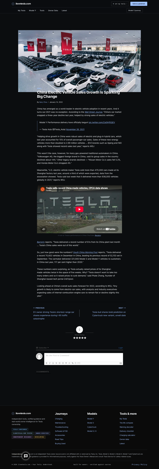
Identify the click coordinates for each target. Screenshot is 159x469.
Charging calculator (127, 435)
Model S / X (91, 431)
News (39, 88)
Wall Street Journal (93, 112)
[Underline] (53, 363)
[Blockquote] (66, 363)
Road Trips (59, 439)
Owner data (124, 439)
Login (120, 348)
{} (75, 363)
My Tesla (21, 10)
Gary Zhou (43, 102)
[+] (79, 363)
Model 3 (90, 423)
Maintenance (60, 423)
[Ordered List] (59, 363)
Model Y (32, 10)
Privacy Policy (139, 464)
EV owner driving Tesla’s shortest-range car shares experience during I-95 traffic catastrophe (53, 313)
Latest (64, 10)
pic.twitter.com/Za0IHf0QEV (102, 122)
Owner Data (53, 10)
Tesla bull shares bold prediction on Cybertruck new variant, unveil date (109, 312)
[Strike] (56, 363)
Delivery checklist (127, 431)
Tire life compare (126, 423)
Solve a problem (139, 4)
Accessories (60, 435)
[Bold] (46, 363)
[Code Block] (69, 363)
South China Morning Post (85, 252)
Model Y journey (134, 10)
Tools (42, 10)
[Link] (72, 363)
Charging (58, 419)
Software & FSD (61, 431)
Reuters (98, 235)
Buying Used (60, 443)
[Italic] (49, 363)
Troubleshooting (61, 427)
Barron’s (40, 242)
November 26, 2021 (75, 129)
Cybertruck (91, 427)
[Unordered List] (62, 363)
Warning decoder (126, 427)
